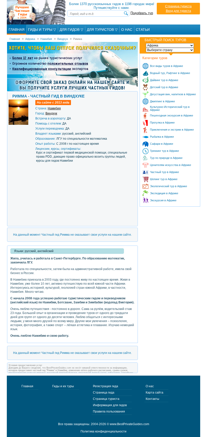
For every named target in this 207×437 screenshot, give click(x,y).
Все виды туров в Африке (166, 65)
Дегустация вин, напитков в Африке (173, 94)
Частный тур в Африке (164, 172)
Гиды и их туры (63, 386)
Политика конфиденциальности (103, 431)
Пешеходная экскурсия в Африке (171, 115)
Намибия (54, 108)
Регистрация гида (105, 386)
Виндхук (51, 113)
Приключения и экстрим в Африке (172, 129)
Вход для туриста (178, 11)
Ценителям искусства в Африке (170, 164)
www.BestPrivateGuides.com (129, 424)
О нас (150, 386)
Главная (16, 30)
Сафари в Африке (161, 143)
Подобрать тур (142, 13)
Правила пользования (109, 411)
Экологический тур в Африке (168, 186)
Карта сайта (154, 392)
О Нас (126, 30)
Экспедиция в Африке (164, 193)
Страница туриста (178, 6)
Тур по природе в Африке (166, 157)
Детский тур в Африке (164, 87)
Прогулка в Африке (162, 122)
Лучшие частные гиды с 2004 (37, 12)
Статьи (143, 30)
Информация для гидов (110, 405)
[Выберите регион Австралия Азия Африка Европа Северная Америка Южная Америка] (170, 45)
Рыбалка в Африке (162, 136)
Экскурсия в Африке (163, 200)
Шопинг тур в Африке (163, 179)
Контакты (152, 399)
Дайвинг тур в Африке (164, 80)
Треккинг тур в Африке (164, 150)
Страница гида (103, 392)
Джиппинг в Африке (162, 101)
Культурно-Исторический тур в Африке (170, 108)
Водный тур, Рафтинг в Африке (170, 73)
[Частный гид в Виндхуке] (18, 101)
